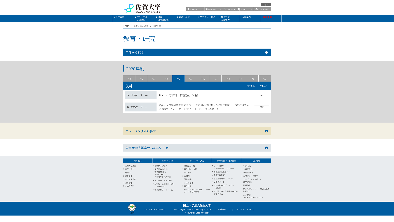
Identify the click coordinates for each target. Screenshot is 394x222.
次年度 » (263, 85)
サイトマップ (264, 9)
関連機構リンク (223, 209)
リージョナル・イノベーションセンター (224, 167)
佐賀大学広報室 (141, 26)
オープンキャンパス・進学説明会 (252, 180)
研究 (262, 95)
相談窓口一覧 (189, 165)
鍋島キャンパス (214, 9)
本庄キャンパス (196, 9)
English (266, 4)
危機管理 (267, 16)
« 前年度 (251, 85)
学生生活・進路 (207, 16)
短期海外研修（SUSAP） (224, 178)
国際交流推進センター (223, 171)
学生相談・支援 (190, 169)
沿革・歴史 (129, 169)
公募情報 (128, 182)
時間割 (187, 176)
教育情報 (128, 176)
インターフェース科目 (164, 180)
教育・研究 (184, 16)
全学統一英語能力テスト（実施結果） (165, 185)
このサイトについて (243, 209)
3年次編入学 (248, 172)
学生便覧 (187, 172)
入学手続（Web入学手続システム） (254, 196)
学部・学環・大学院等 (143, 18)
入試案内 (246, 16)
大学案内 (120, 16)
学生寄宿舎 (188, 182)
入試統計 (247, 176)
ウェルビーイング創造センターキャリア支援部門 (197, 190)
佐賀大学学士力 (161, 165)
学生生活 (187, 186)
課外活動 (187, 179)
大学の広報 (129, 186)
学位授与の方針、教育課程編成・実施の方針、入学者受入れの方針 (163, 173)
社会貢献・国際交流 (226, 18)
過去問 (255, 176)
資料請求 (247, 185)
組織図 (128, 172)
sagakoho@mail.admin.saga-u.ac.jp (195, 209)
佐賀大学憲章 (130, 165)
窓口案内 (231, 9)
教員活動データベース (164, 189)
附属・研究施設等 (163, 18)
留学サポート (219, 182)
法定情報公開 (130, 179)
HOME (126, 26)
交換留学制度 (219, 175)
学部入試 (247, 165)
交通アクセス (246, 9)
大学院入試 (247, 169)
